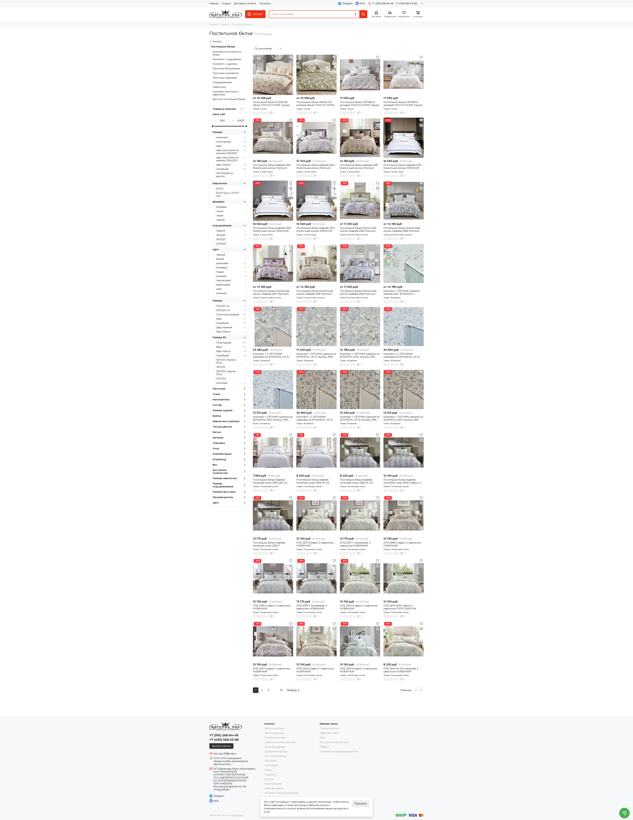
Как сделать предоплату (334, 742)
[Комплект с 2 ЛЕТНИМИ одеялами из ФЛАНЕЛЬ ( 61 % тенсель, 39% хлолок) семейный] (403, 326)
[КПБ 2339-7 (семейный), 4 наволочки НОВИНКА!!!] (316, 578)
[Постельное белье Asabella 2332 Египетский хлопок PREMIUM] (403, 138)
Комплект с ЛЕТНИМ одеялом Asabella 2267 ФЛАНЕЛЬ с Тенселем (401, 292)
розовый (231, 276)
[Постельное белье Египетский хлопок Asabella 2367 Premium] (273, 264)
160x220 (231, 239)
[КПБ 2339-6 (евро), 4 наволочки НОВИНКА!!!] (273, 578)
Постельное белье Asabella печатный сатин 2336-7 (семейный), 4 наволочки (269, 544)
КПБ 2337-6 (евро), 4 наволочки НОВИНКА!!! (315, 544)
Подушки (270, 774)
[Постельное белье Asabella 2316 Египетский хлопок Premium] (273, 138)
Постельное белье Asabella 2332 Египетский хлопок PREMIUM (402, 167)
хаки (231, 289)
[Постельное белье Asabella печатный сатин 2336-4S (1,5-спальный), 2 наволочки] (360, 452)
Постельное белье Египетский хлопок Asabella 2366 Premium (358, 292)
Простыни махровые (225, 77)
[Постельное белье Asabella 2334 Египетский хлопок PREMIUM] (316, 201)
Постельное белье (223, 46)
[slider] (212, 126)
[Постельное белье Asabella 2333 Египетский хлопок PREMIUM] (273, 201)
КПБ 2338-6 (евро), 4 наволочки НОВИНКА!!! (402, 544)
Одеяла (269, 779)
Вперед (292, 690)
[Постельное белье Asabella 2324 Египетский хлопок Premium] (316, 138)
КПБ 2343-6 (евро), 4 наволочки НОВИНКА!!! (358, 670)
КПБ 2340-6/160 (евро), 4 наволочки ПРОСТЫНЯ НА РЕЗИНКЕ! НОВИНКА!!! (399, 607)
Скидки (226, 3)
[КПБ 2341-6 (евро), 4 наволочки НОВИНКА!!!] (273, 641)
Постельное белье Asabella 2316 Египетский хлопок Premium (272, 167)
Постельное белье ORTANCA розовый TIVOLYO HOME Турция (359, 104)
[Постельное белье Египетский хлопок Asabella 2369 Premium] (360, 201)
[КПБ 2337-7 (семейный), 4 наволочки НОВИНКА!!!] (360, 515)
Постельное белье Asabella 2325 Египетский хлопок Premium (359, 167)
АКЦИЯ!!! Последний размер (282, 792)
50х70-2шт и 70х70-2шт (231, 194)
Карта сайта (237, 815)
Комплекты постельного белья (227, 53)
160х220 (231, 235)
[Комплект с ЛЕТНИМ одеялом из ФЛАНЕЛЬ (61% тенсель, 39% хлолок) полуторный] (273, 389)
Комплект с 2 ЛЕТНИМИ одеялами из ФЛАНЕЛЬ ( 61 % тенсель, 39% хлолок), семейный (272, 355)
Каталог (225, 24)
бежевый (231, 267)
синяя (231, 211)
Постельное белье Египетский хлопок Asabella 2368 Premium (401, 229)
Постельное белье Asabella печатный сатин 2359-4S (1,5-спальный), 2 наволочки (313, 481)
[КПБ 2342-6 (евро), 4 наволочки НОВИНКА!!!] (316, 641)
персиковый (231, 280)
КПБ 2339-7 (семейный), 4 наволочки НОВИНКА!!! (311, 607)
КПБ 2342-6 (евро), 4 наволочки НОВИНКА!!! (315, 670)
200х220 (231, 243)
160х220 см (231, 305)
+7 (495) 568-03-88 (406, 3)
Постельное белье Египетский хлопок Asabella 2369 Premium (358, 229)
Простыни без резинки (226, 68)
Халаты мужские (274, 733)
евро (231, 145)
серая (231, 215)
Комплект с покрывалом (227, 59)
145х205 (231, 230)
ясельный (231, 137)
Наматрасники (273, 783)
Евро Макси (231, 331)
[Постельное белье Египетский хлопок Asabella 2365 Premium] (316, 264)
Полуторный (231, 342)
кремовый (231, 263)
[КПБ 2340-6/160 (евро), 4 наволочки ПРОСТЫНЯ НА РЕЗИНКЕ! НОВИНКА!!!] (403, 578)
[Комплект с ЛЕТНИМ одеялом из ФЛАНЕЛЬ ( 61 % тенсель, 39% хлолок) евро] (316, 326)
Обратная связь (329, 733)
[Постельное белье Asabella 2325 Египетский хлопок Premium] (360, 138)
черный (231, 254)
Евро (231, 318)
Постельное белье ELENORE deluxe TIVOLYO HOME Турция (271, 104)
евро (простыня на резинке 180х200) (231, 159)
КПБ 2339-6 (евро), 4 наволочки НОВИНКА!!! (271, 607)
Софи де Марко (274, 788)
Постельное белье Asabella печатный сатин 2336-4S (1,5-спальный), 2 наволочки (356, 481)
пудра (231, 271)
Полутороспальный (231, 314)
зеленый (231, 293)
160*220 (231, 367)
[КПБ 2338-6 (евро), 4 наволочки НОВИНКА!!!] (403, 515)
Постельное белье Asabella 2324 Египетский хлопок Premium (315, 167)
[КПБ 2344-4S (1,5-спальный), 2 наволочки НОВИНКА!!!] (403, 641)
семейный (231, 169)
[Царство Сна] (225, 14)
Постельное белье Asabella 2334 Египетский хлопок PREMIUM (315, 229)
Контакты (265, 3)
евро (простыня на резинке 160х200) (231, 152)
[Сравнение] (290, 62)
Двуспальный (231, 327)
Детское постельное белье (229, 99)
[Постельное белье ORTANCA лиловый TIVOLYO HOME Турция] (403, 75)
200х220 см (231, 310)
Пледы (269, 769)
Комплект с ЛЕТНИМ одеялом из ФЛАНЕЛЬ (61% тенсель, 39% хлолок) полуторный (273, 418)
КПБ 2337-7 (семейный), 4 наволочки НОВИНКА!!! (355, 544)
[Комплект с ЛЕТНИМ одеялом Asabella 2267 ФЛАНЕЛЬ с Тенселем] (403, 264)
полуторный (231, 141)
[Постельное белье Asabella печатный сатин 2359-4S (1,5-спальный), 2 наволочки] (316, 452)
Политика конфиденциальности (339, 751)
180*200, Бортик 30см (231, 373)
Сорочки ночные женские (280, 742)
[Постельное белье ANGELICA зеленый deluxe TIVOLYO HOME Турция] (316, 75)
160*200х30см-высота (231, 175)
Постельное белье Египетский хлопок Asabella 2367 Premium (271, 292)
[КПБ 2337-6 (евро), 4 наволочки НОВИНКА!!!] (316, 515)
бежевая (231, 206)
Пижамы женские (275, 737)
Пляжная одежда (275, 746)
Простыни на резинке (226, 73)
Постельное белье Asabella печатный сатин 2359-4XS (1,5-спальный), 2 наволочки (270, 481)
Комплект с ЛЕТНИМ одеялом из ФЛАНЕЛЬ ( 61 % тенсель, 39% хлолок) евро (316, 355)
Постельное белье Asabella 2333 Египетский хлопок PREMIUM (272, 229)
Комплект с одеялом (225, 63)
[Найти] (363, 14)
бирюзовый (231, 284)
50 (281, 690)
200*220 (231, 378)
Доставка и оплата (245, 3)
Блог (322, 737)
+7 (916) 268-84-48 (382, 3)
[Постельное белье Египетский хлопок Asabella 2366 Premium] (360, 264)
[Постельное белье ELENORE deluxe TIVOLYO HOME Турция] (273, 75)
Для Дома (270, 760)
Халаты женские (274, 728)
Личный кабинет (330, 728)
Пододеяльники (222, 82)
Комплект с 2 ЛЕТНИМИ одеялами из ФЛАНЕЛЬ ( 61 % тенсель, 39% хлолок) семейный (402, 355)
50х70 (231, 188)
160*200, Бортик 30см (231, 361)
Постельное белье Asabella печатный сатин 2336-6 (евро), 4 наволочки (402, 481)
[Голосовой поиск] (355, 14)
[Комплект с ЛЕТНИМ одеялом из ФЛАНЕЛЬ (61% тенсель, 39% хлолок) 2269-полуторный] (360, 326)
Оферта (324, 746)
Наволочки (219, 87)
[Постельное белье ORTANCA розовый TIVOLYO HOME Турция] (360, 75)
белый (231, 259)
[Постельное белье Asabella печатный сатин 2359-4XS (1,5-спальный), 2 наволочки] (273, 452)
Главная (213, 3)
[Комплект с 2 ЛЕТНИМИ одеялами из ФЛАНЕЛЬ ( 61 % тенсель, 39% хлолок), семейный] (273, 326)
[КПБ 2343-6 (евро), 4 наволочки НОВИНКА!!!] (360, 641)
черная (231, 219)
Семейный (231, 323)
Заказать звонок (221, 746)
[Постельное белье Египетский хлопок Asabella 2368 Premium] (403, 201)
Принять (361, 803)
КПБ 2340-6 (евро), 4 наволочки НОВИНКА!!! (359, 607)
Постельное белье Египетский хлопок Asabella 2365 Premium (314, 292)
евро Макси (231, 164)
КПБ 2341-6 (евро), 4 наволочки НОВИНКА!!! (271, 670)
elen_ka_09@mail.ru (225, 753)
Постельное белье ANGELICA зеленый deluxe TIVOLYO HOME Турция (315, 104)
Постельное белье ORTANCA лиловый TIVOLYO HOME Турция (402, 104)
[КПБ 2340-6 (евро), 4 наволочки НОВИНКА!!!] (360, 578)
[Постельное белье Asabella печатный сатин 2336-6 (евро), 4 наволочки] (403, 452)
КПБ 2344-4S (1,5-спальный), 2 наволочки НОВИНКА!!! (400, 670)
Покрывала (271, 765)
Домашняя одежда (276, 751)
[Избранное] (290, 57)
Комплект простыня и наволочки (225, 93)
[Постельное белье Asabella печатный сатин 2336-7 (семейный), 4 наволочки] (273, 515)
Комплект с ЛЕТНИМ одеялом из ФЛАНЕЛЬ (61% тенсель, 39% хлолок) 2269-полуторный (360, 355)
